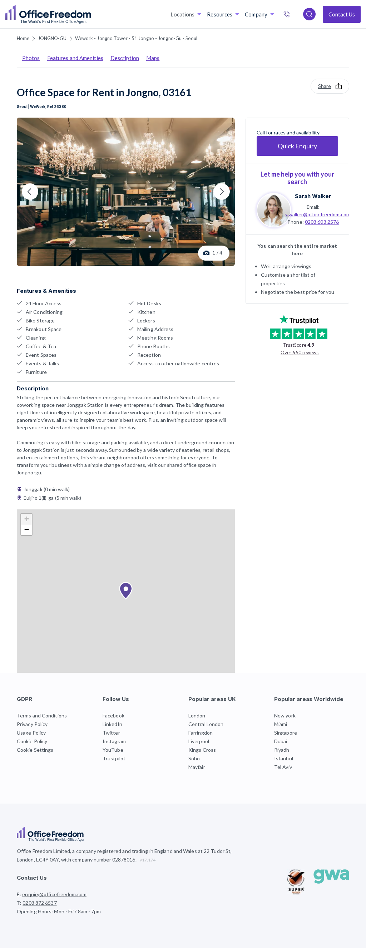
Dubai (280, 741)
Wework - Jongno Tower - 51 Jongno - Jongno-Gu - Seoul (136, 38)
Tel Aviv (283, 767)
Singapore (285, 733)
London (197, 715)
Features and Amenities (75, 58)
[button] (126, 591)
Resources (219, 14)
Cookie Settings (35, 750)
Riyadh (282, 750)
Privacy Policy (32, 724)
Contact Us (341, 14)
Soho (194, 758)
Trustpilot (114, 758)
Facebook (113, 715)
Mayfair (196, 767)
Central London (205, 724)
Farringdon (200, 733)
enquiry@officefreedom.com (54, 894)
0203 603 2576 (322, 222)
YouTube (113, 750)
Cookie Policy (32, 741)
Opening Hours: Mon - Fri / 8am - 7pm (59, 911)
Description (124, 58)
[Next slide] (221, 191)
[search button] (90, 14)
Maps (152, 58)
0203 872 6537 (294, 15)
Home (23, 38)
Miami (280, 724)
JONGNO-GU (52, 38)
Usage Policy (31, 733)
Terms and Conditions (42, 715)
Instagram (114, 741)
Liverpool (198, 741)
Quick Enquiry (297, 146)
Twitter (111, 733)
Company (256, 14)
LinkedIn (112, 724)
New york (285, 715)
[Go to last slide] (30, 191)
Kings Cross (202, 750)
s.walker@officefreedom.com (317, 214)
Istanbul (283, 758)
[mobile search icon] (309, 14)
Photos (31, 58)
